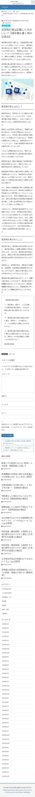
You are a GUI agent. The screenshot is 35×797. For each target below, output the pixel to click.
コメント (5, 374)
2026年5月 (5, 624)
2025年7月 (5, 661)
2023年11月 (5, 739)
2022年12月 (6, 776)
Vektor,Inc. (21, 792)
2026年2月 (5, 636)
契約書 (4, 601)
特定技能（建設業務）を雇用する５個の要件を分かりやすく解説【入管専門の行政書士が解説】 (17, 534)
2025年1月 (5, 681)
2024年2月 (5, 727)
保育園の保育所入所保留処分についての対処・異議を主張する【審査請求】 (17, 572)
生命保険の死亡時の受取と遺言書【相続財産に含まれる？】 (17, 442)
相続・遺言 (6, 25)
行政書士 (5, 613)
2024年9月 (5, 698)
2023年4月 (5, 760)
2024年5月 (5, 714)
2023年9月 (5, 747)
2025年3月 (5, 677)
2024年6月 (5, 710)
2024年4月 (5, 718)
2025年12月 (6, 644)
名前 (4, 396)
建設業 (4, 605)
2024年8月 (5, 702)
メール (4, 404)
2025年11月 (5, 648)
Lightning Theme (22, 790)
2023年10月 (6, 743)
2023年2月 (5, 768)
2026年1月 (5, 640)
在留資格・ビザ (7, 597)
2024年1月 (5, 731)
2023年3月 (5, 764)
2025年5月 (5, 669)
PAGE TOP (32, 771)
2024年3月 (5, 722)
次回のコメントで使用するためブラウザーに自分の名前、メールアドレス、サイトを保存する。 (17, 427)
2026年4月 (5, 628)
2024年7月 (5, 706)
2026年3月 (5, 632)
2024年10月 (6, 694)
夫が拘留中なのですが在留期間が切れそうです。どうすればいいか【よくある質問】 (17, 520)
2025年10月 (6, 653)
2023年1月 (5, 772)
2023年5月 (5, 755)
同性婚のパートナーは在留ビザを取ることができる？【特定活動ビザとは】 (17, 449)
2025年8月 (5, 657)
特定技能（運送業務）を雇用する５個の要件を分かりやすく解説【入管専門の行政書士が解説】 (17, 548)
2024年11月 (5, 690)
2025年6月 (5, 665)
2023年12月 (6, 735)
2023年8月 (5, 751)
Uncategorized (6, 589)
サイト (3, 413)
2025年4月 (5, 673)
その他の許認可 (7, 593)
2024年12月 (6, 686)
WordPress (13, 790)
